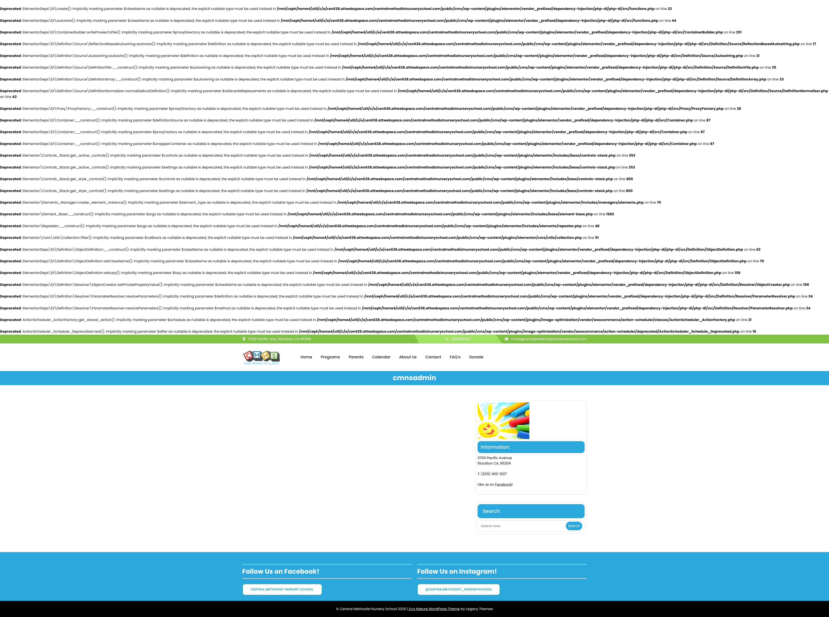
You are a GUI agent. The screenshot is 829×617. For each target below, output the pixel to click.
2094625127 (461, 339)
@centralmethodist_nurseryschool (458, 589)
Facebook (503, 484)
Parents (356, 357)
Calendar (381, 357)
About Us (408, 357)
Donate (476, 357)
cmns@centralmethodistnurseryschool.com (549, 339)
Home (306, 357)
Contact (433, 357)
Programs (330, 357)
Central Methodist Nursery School (282, 589)
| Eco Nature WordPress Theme (433, 608)
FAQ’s (455, 357)
